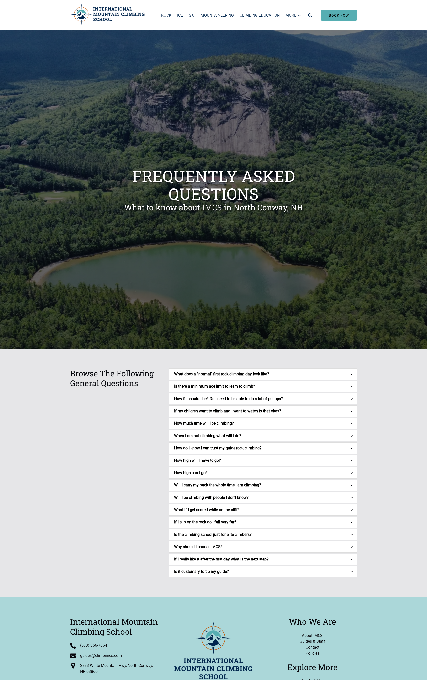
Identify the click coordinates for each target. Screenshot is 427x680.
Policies (312, 653)
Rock (166, 15)
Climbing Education (260, 15)
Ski (192, 15)
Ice (180, 15)
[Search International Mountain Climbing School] (310, 15)
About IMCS (312, 635)
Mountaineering (217, 15)
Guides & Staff (312, 641)
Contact (312, 647)
